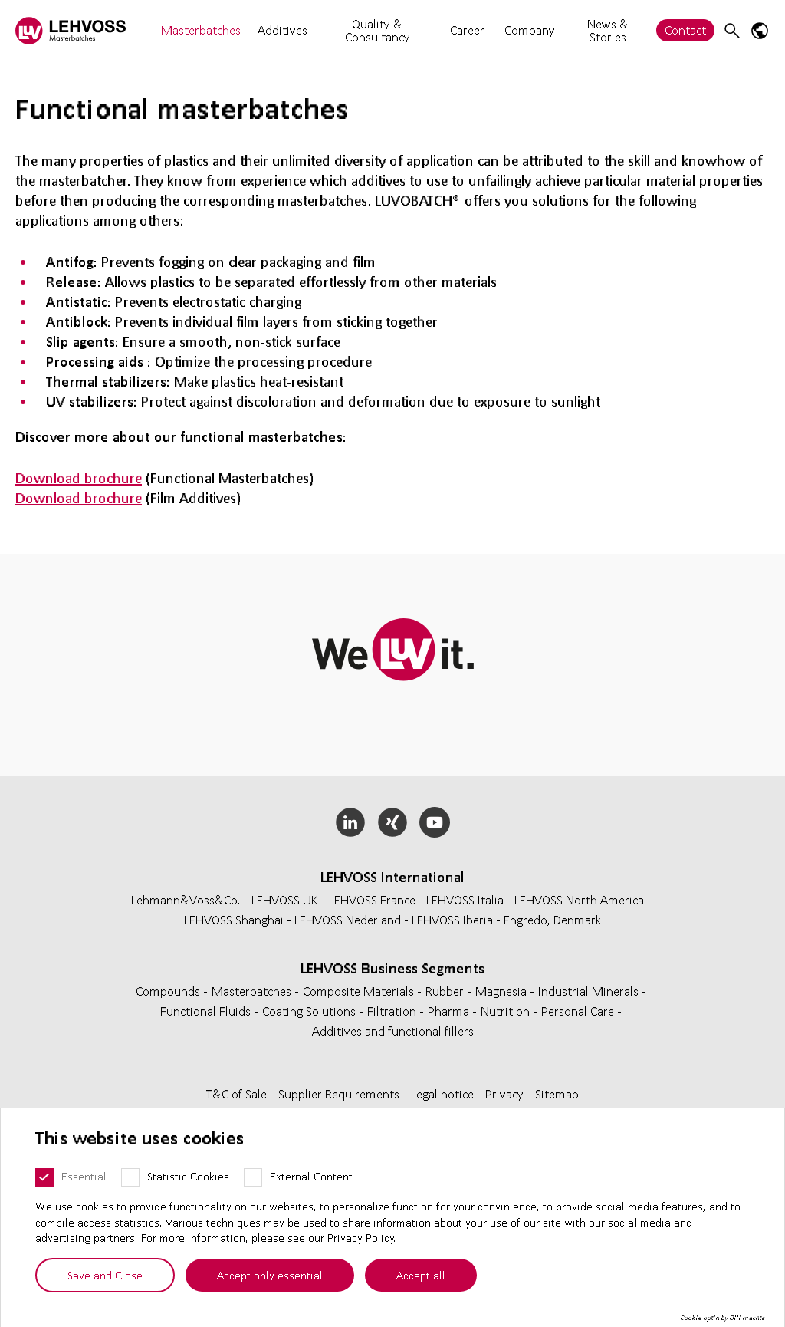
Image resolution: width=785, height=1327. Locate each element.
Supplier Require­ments (340, 1093)
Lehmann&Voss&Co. (186, 899)
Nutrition (507, 1010)
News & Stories (608, 30)
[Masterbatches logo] (70, 30)
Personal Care (579, 1010)
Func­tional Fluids (207, 1010)
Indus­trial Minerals (590, 990)
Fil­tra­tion (393, 1010)
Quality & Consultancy (377, 30)
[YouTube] (434, 822)
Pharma (450, 1010)
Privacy (506, 1093)
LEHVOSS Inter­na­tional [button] (392, 876)
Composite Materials (360, 990)
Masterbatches (201, 29)
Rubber (446, 990)
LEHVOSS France (372, 899)
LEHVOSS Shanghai (234, 919)
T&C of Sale (238, 1093)
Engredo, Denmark (553, 919)
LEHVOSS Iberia (452, 919)
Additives (282, 29)
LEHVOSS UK (284, 899)
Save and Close (105, 1275)
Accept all (420, 1275)
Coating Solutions (310, 1010)
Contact (685, 29)
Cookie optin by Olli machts (722, 1318)
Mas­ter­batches (253, 990)
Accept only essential (270, 1275)
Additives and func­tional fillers (393, 1030)
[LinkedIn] (351, 822)
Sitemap (557, 1093)
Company (529, 29)
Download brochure (78, 477)
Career (467, 30)
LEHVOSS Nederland (347, 919)
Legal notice (444, 1093)
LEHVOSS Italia (465, 899)
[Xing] (393, 822)
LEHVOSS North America (579, 899)
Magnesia (502, 990)
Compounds (169, 990)
